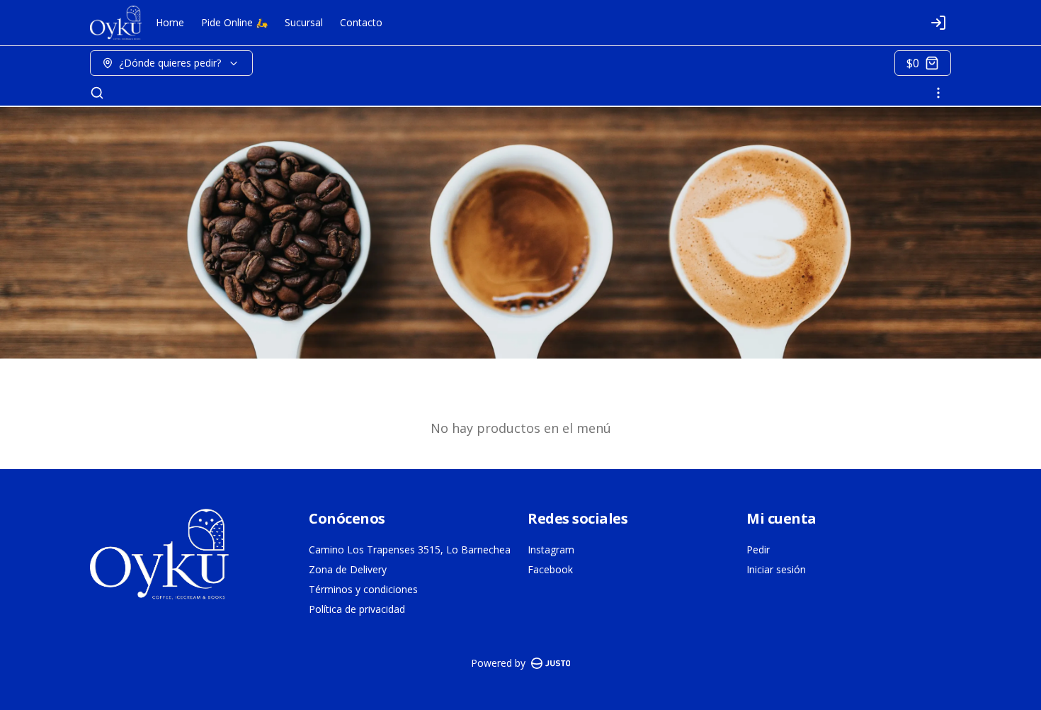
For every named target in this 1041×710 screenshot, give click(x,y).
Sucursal (304, 22)
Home (170, 22)
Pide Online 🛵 (234, 22)
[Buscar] (97, 93)
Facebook (550, 569)
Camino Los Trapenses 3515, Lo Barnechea (410, 549)
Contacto (361, 22)
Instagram (551, 549)
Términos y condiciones (363, 589)
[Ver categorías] (938, 93)
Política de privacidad (357, 609)
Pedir (758, 549)
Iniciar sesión (776, 569)
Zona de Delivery (348, 569)
